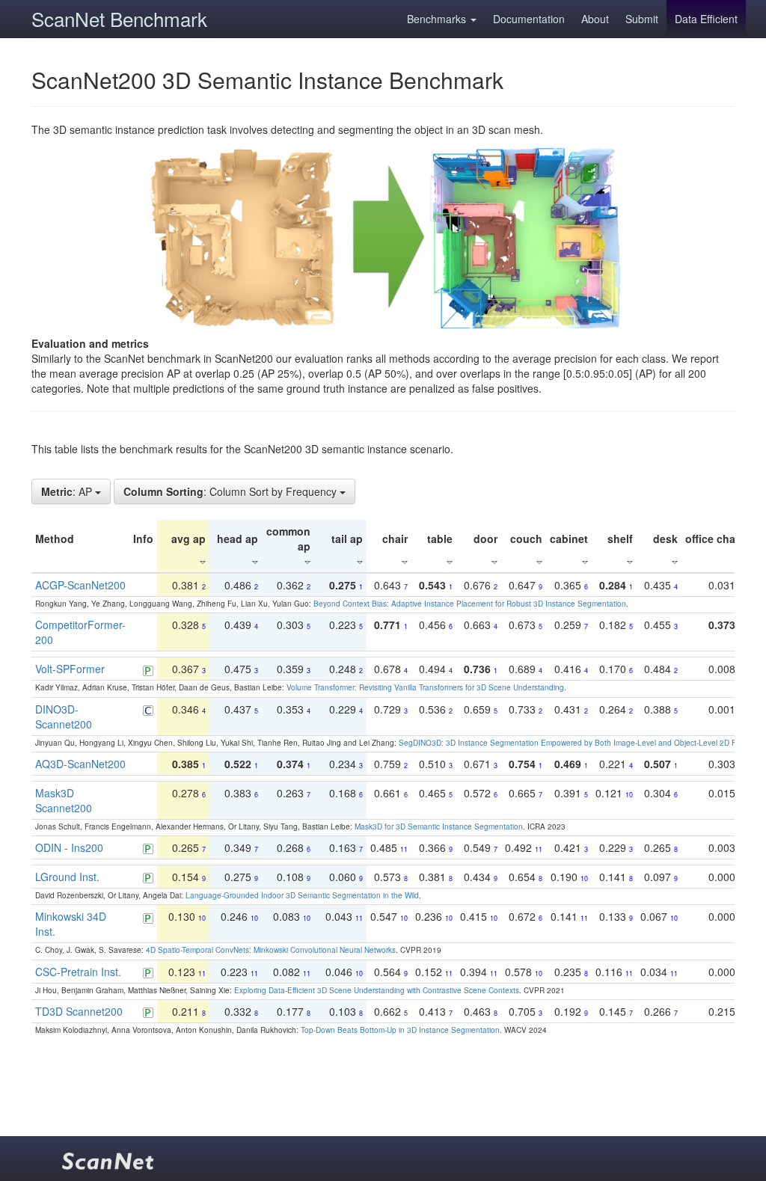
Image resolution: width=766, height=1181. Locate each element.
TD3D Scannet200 (79, 1011)
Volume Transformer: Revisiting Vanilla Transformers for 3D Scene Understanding (425, 687)
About (595, 18)
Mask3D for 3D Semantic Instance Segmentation (439, 826)
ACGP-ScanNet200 (80, 584)
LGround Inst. (67, 876)
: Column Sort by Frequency (231, 491)
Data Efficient (706, 18)
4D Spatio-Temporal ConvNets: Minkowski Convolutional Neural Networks (271, 950)
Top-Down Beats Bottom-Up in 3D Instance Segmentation (400, 1030)
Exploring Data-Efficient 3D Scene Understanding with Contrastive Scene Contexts (376, 990)
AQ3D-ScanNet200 (80, 763)
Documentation (529, 18)
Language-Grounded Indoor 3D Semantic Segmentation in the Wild (302, 895)
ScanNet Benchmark (119, 18)
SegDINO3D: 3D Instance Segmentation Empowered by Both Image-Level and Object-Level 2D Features (580, 742)
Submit (641, 18)
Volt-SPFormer (70, 668)
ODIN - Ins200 (69, 847)
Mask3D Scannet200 (63, 800)
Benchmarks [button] (438, 18)
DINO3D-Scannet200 (63, 716)
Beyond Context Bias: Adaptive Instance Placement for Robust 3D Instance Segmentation (469, 603)
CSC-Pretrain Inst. (78, 971)
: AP (68, 491)
